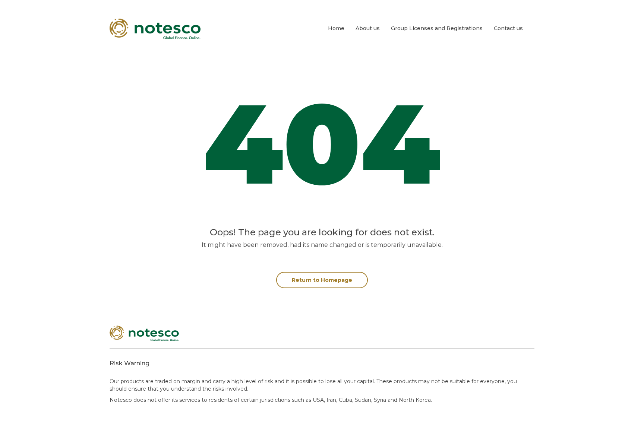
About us (368, 28)
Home (336, 28)
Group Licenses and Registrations (437, 28)
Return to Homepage (322, 280)
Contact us (508, 28)
